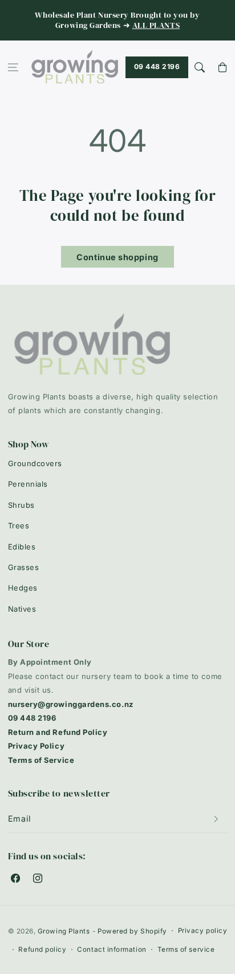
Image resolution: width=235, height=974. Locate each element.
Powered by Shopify (132, 931)
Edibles (22, 546)
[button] (13, 67)
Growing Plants (64, 931)
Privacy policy (203, 931)
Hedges (23, 587)
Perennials (28, 483)
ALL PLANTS (156, 25)
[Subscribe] (216, 819)
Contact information (111, 949)
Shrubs (21, 505)
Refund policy (42, 949)
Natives (22, 608)
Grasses (23, 567)
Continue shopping (117, 257)
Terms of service (186, 949)
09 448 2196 (157, 66)
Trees (19, 525)
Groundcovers (35, 463)
